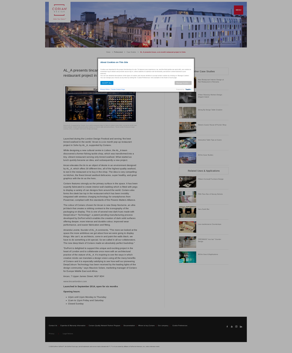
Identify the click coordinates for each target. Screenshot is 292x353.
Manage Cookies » (183, 83)
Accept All (107, 83)
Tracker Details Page (118, 89)
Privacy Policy (105, 89)
